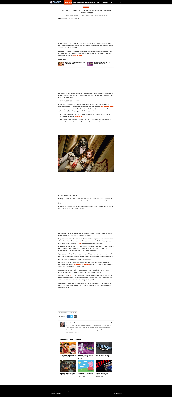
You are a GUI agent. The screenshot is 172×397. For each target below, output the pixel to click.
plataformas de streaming (82, 264)
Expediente (62, 388)
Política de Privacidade (54, 388)
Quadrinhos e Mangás (78, 2)
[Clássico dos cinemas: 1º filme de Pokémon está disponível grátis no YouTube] (90, 64)
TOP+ (112, 2)
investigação (72, 312)
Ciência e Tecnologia (90, 2)
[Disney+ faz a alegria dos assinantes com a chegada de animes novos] (61, 64)
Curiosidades (105, 2)
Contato (67, 388)
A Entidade (78, 116)
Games (98, 2)
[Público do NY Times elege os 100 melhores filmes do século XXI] (68, 366)
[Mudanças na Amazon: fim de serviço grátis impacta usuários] (104, 348)
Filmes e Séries (68, 2)
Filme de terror (63, 312)
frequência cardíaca (107, 106)
